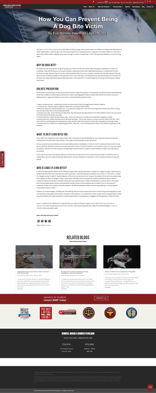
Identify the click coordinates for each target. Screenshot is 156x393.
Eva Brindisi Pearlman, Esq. (26, 275)
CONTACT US (101, 298)
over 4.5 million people (50, 49)
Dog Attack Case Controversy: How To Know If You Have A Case (33, 272)
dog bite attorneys (64, 206)
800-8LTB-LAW (139, 2)
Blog (143, 7)
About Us (91, 7)
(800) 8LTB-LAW (85, 338)
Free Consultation (102, 2)
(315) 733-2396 (70, 338)
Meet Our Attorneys (103, 7)
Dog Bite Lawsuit (45, 225)
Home (85, 7)
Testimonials (136, 7)
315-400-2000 (115, 2)
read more (20, 289)
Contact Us (150, 7)
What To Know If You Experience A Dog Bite (120, 272)
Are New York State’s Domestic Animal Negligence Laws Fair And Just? (74, 272)
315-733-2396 (127, 2)
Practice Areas (117, 7)
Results (127, 7)
